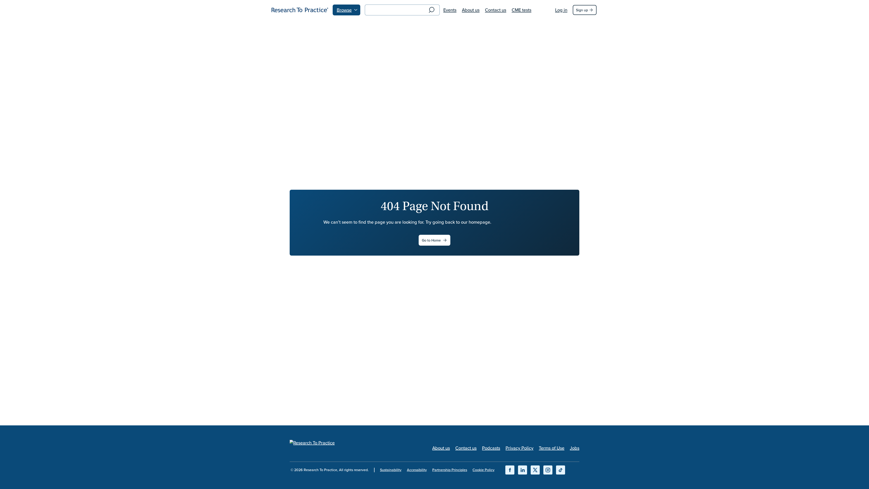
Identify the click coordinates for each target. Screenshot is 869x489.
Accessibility (417, 469)
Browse (344, 10)
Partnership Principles (449, 469)
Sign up (582, 9)
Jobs (574, 448)
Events (449, 10)
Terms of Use (551, 448)
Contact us (495, 10)
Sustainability (390, 469)
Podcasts (491, 448)
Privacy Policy (519, 448)
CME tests (521, 10)
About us (471, 10)
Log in (561, 10)
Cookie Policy (483, 469)
